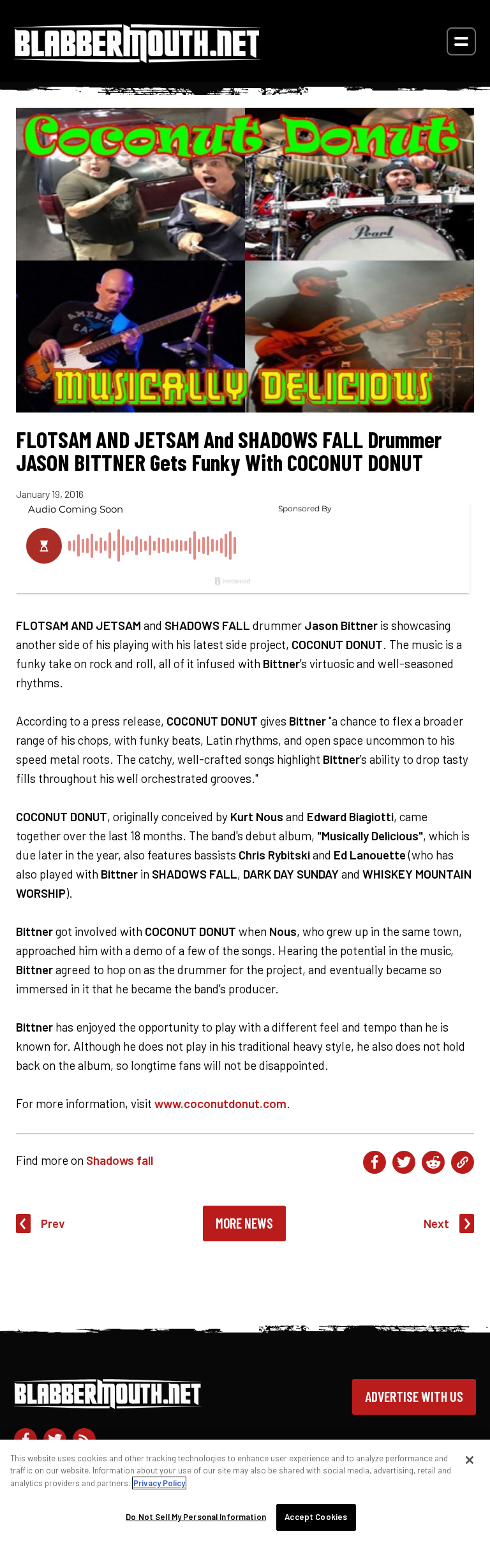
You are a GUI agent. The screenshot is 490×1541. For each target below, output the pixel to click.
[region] (245, 1490)
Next (436, 1223)
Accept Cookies (316, 1517)
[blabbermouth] (137, 58)
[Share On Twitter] (403, 1162)
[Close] (470, 1460)
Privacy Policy (159, 1483)
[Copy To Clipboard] (462, 1162)
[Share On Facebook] (374, 1162)
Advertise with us (414, 1396)
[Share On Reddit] (433, 1162)
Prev (53, 1223)
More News (244, 1223)
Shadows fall (119, 1160)
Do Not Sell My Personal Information (196, 1517)
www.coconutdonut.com (220, 1103)
